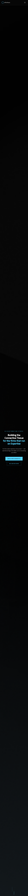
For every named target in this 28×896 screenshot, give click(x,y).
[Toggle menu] (24, 2)
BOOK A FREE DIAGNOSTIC (14, 458)
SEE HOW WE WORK (14, 463)
